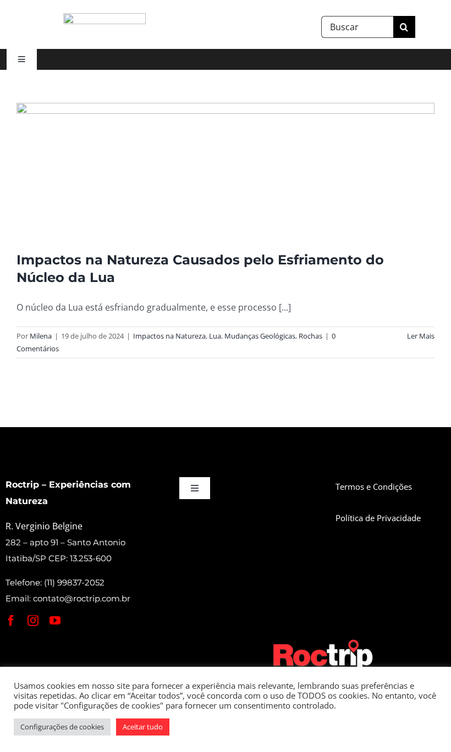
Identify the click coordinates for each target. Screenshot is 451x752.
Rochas (310, 336)
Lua (215, 336)
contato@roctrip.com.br (81, 598)
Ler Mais (421, 336)
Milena (41, 336)
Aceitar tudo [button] (143, 727)
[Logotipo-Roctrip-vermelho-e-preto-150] (104, 18)
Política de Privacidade (378, 517)
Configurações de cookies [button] (62, 727)
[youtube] (55, 620)
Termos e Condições (374, 486)
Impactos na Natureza (169, 336)
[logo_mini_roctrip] (325, 641)
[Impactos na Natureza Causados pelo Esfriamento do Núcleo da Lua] (225, 169)
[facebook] (11, 620)
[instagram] (33, 620)
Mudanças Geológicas (259, 336)
